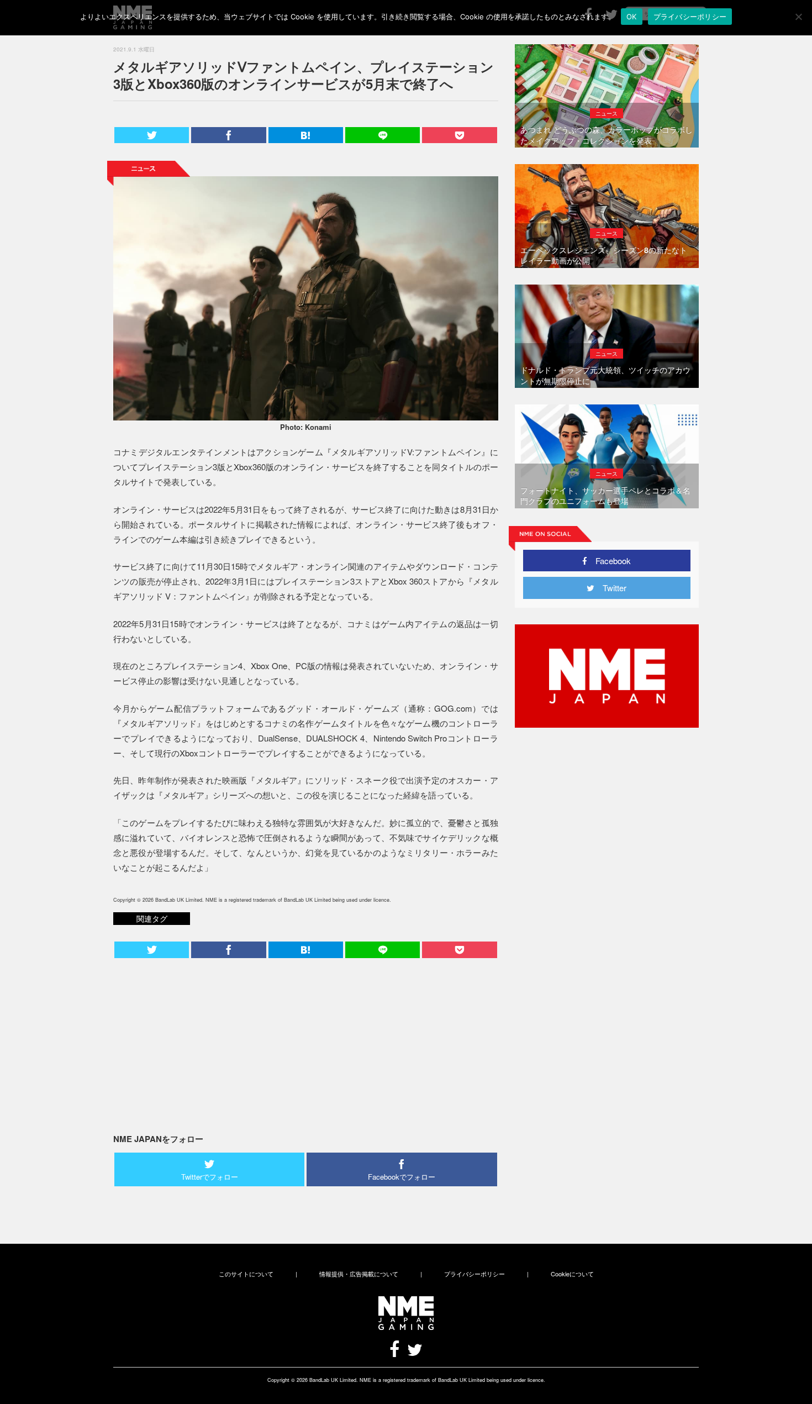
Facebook (609, 560)
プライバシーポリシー (474, 1273)
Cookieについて (572, 1273)
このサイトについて (246, 1273)
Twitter (610, 587)
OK (631, 16)
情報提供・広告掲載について (358, 1273)
